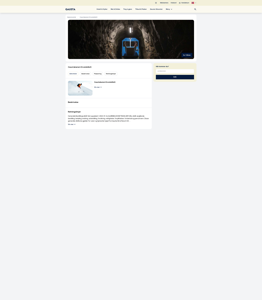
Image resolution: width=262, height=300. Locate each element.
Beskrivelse (85, 74)
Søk (175, 77)
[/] (70, 9)
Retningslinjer (111, 74)
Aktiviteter (73, 74)
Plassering (97, 74)
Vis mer (97, 87)
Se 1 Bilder (187, 55)
